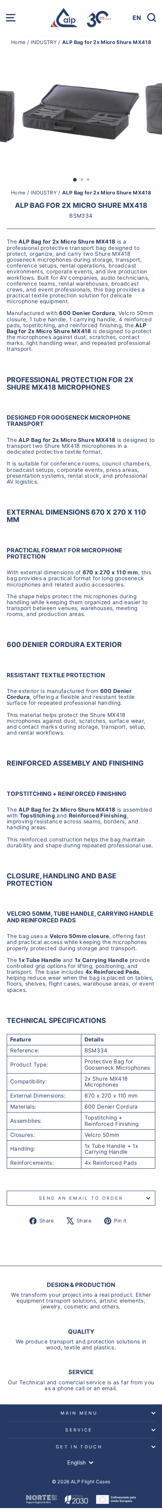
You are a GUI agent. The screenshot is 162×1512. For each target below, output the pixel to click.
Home (19, 42)
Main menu (79, 1413)
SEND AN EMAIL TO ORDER (81, 1198)
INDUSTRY (44, 42)
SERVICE (78, 1430)
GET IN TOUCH (79, 1447)
